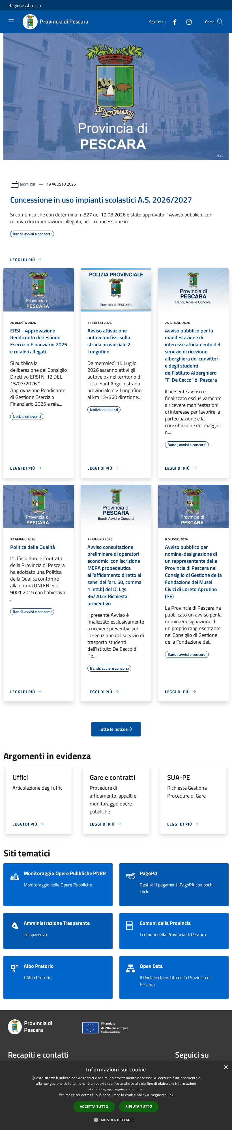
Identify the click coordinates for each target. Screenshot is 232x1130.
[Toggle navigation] (11, 21)
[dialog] (116, 1095)
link (170, 1094)
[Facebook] (172, 21)
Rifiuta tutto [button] (138, 1106)
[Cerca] (220, 21)
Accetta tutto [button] (94, 1106)
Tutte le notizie (113, 729)
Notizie (28, 184)
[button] (116, 1119)
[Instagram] (186, 21)
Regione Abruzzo (24, 5)
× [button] (226, 1067)
